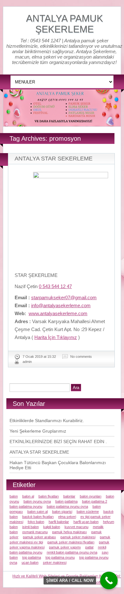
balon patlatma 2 (94, 501)
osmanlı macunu (35, 532)
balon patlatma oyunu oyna (67, 506)
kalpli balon (51, 527)
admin (27, 362)
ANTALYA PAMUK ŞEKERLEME (64, 23)
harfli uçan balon (86, 522)
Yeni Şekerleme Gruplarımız (38, 431)
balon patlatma (66, 501)
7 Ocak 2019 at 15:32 (39, 356)
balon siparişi (62, 511)
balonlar (69, 496)
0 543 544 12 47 (55, 286)
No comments (81, 356)
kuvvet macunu (76, 527)
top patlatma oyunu (60, 557)
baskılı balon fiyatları (38, 517)
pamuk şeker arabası (39, 537)
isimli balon (30, 527)
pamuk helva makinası (69, 532)
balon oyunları (90, 496)
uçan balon (30, 562)
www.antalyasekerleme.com (58, 313)
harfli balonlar (59, 522)
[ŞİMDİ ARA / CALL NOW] (109, 580)
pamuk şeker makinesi (77, 537)
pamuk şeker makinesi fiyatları (70, 542)
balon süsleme (88, 511)
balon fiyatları (48, 496)
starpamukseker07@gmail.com (64, 297)
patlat (89, 547)
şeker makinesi (54, 562)
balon (14, 496)
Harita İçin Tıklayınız (55, 337)
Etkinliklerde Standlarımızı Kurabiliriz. (47, 420)
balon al (28, 496)
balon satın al (37, 511)
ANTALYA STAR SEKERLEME (54, 158)
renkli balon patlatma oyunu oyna (72, 552)
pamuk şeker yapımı (65, 547)
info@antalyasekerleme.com (61, 305)
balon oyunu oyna (37, 501)
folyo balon (36, 522)
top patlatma (31, 557)
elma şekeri (67, 517)
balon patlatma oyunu (26, 506)
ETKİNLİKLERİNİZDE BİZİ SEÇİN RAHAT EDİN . (58, 441)
